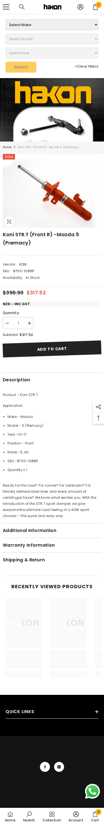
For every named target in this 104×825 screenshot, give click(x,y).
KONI (23, 264)
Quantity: (11, 312)
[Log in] (80, 7)
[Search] (22, 7)
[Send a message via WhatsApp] (92, 791)
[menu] (6, 7)
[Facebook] (45, 767)
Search (21, 67)
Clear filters (86, 66)
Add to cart (52, 349)
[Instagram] (59, 767)
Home (7, 147)
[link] (52, 110)
